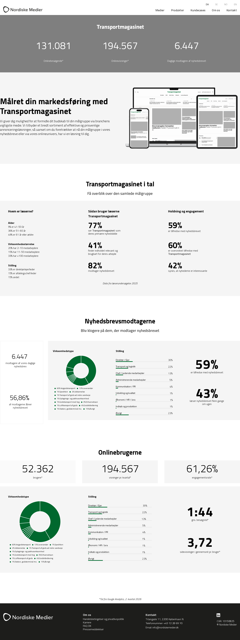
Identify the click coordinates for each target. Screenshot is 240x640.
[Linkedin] (218, 615)
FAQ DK (87, 626)
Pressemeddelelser (93, 629)
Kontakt (231, 10)
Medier (160, 10)
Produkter (177, 10)
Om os (216, 10)
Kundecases (198, 10)
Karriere (87, 622)
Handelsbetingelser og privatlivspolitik (103, 619)
